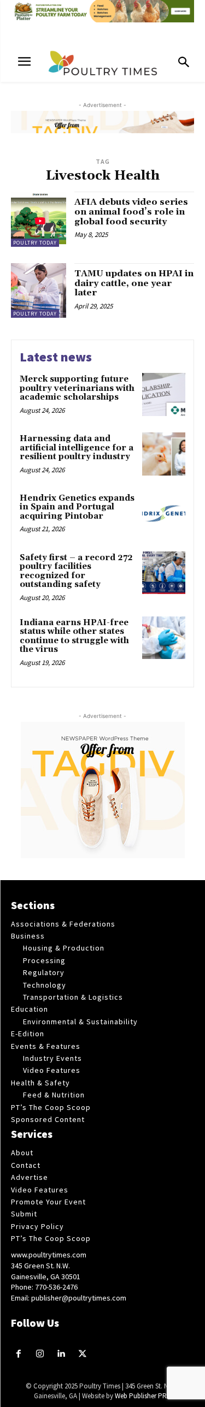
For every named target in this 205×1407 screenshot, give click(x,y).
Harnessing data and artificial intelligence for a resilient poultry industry (76, 448)
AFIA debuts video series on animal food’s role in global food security (131, 212)
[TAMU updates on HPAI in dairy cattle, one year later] (38, 290)
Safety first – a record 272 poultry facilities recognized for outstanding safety (76, 571)
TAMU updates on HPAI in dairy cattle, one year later (134, 283)
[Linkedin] (61, 1354)
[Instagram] (40, 1354)
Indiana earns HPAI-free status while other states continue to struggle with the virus (74, 636)
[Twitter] (82, 1354)
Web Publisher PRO (143, 1395)
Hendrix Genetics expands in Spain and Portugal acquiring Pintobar (77, 507)
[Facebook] (19, 1354)
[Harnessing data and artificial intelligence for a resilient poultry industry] (163, 454)
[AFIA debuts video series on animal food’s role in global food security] (38, 219)
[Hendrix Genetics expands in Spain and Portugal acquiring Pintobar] (163, 513)
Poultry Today (35, 242)
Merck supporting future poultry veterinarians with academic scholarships (77, 388)
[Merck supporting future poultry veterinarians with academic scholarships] (163, 394)
